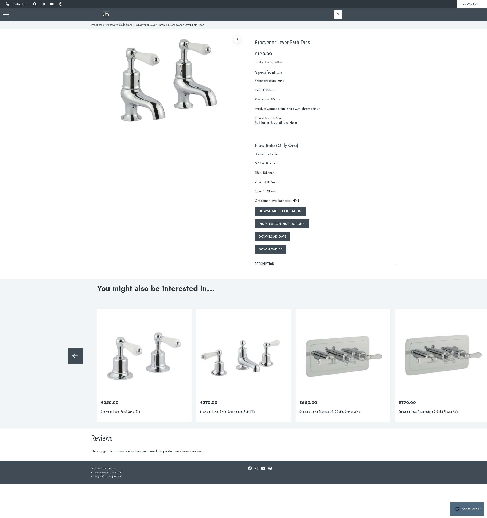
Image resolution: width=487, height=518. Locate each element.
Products (96, 25)
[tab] (325, 263)
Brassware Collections (119, 25)
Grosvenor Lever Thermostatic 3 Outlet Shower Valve (329, 411)
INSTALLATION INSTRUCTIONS (282, 224)
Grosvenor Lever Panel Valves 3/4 (21, 411)
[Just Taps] (106, 14)
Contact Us (18, 4)
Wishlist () (473, 4)
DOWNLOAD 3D (271, 249)
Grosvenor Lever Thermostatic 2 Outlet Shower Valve (230, 411)
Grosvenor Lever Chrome (151, 25)
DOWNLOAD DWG (272, 236)
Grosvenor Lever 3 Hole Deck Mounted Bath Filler (129, 411)
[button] (237, 39)
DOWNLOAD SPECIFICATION (280, 211)
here (293, 122)
